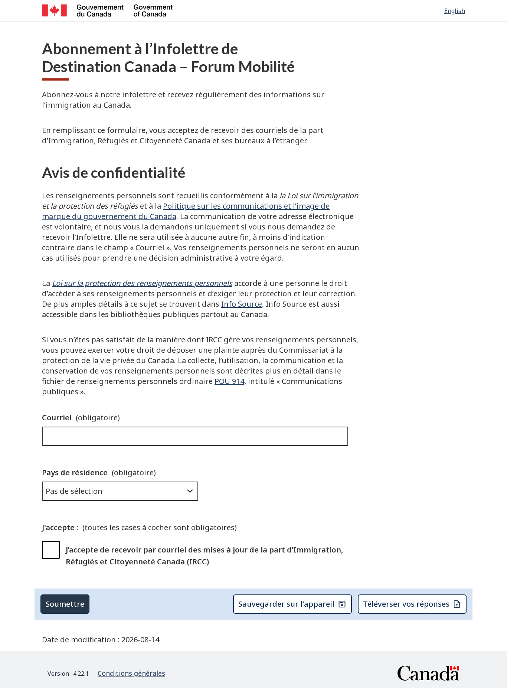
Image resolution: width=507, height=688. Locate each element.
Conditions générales (131, 673)
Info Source (241, 304)
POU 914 (229, 381)
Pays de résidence (99, 472)
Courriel (81, 418)
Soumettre (65, 604)
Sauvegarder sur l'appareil (286, 604)
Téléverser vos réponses (406, 604)
